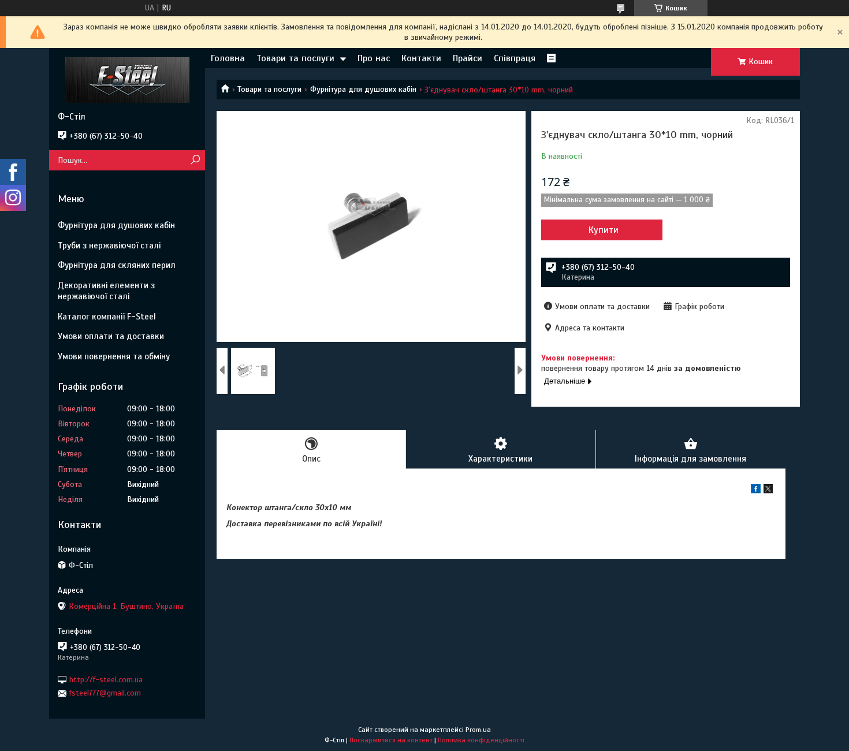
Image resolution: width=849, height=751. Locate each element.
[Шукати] (195, 160)
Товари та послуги (295, 58)
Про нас (374, 58)
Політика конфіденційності (481, 740)
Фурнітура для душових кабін (363, 89)
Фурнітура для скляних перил (117, 265)
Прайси (467, 58)
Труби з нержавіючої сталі (109, 245)
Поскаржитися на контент (391, 740)
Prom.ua (478, 730)
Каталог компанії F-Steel (107, 316)
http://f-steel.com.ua (106, 680)
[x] (768, 491)
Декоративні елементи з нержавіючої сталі (106, 291)
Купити (604, 230)
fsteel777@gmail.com (105, 693)
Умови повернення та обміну (114, 356)
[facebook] (756, 491)
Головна (228, 58)
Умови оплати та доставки (111, 336)
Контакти (421, 58)
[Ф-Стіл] (127, 80)
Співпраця (514, 58)
